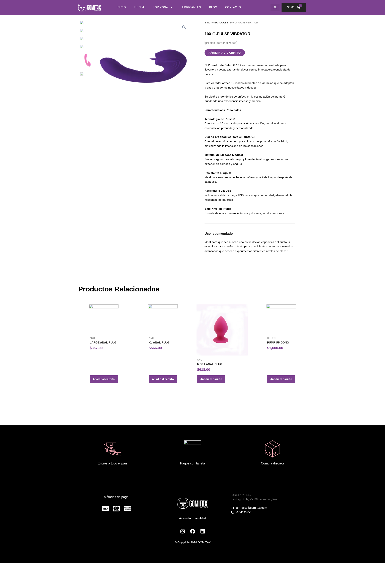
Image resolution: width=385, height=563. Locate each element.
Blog (213, 7)
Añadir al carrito (225, 52)
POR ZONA (160, 7)
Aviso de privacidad (192, 518)
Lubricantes (191, 7)
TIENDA (139, 7)
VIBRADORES (220, 22)
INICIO (121, 7)
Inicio (207, 22)
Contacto (233, 7)
